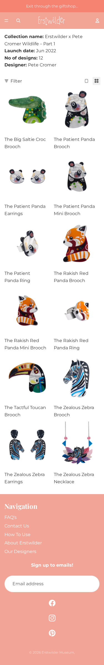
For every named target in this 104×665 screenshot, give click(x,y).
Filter (16, 81)
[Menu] (6, 20)
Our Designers (20, 551)
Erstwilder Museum (58, 652)
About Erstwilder (23, 543)
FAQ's (10, 517)
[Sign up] (91, 584)
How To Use (17, 534)
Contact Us (16, 526)
